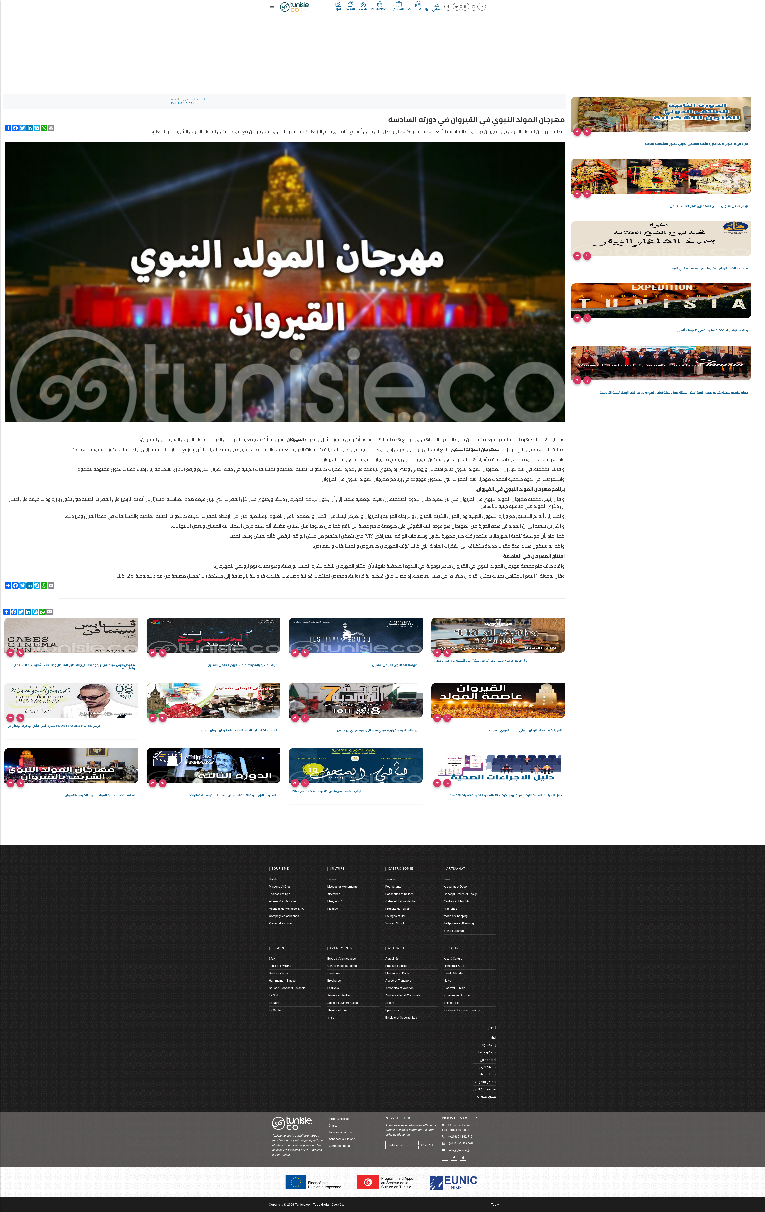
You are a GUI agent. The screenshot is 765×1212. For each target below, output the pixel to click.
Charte (333, 1125)
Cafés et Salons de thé (400, 901)
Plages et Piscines (281, 923)
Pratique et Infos (396, 966)
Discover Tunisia (454, 988)
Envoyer (427, 1145)
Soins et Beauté (454, 931)
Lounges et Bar (395, 916)
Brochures (334, 980)
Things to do (452, 1003)
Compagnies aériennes (284, 916)
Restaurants (393, 886)
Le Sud (273, 995)
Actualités (392, 958)
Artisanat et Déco (455, 886)
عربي (490, 1027)
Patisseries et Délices (399, 894)
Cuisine (390, 879)
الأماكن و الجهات (485, 1082)
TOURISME (280, 868)
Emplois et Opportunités (401, 1017)
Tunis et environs (280, 966)
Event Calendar (453, 973)
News (447, 980)
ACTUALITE (397, 948)
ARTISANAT (456, 868)
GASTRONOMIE (400, 868)
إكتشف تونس (487, 1045)
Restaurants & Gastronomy (462, 1010)
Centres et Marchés (457, 901)
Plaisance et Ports (397, 973)
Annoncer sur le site (342, 1139)
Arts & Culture (453, 958)
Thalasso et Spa (279, 894)
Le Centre (275, 1010)
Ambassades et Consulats (402, 995)
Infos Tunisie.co (339, 1119)
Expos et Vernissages (341, 958)
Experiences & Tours (457, 995)
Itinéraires (333, 894)
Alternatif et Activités (283, 901)
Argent (389, 1003)
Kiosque (332, 908)
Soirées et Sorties (339, 995)
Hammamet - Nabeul (282, 980)
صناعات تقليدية (487, 1067)
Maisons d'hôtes (280, 886)
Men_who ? (335, 901)
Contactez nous (339, 1146)
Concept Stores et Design (461, 894)
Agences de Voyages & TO (286, 908)
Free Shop (450, 908)
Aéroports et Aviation (399, 988)
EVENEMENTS (341, 948)
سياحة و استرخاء (486, 1052)
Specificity (392, 1010)
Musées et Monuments (342, 886)
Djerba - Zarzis (278, 973)
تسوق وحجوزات (486, 1096)
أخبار (493, 1037)
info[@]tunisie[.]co (460, 1150)
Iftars (330, 1017)
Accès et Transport (398, 980)
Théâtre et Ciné (337, 1010)
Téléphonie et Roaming (459, 923)
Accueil (175, 99)
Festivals (333, 988)
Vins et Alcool (394, 923)
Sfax (272, 958)
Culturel (332, 879)
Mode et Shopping (456, 916)
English (453, 948)
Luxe (447, 879)
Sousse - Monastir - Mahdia (287, 988)
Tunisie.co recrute (340, 1132)
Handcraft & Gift (454, 966)
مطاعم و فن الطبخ (484, 1089)
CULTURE (337, 868)
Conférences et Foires (342, 966)
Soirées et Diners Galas (342, 1003)
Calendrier (333, 973)
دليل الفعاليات (487, 1074)
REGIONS (279, 948)
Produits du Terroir (397, 908)
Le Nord (274, 1003)
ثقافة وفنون (488, 1060)
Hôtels (273, 879)
